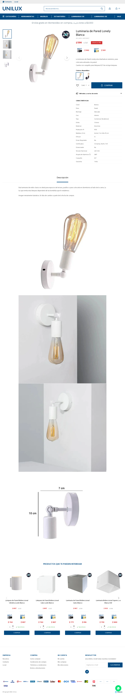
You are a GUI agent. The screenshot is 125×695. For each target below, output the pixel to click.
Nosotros (6, 659)
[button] (66, 57)
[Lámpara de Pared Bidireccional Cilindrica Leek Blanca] (17, 583)
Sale (119, 16)
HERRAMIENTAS (27, 16)
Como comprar (35, 659)
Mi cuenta (61, 659)
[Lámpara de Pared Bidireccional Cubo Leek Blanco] (47, 583)
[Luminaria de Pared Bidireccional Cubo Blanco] (78, 583)
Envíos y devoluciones (37, 668)
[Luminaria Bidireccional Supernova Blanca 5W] (108, 583)
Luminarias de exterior (100, 17)
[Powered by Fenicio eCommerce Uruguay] (118, 692)
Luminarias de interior (77, 17)
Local (16, 1)
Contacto (8, 1)
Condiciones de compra (38, 662)
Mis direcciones (63, 665)
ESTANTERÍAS (59, 16)
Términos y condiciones (38, 665)
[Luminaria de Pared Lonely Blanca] (79, 76)
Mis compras (62, 662)
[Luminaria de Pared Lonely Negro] (87, 76)
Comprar (108, 85)
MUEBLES (44, 16)
